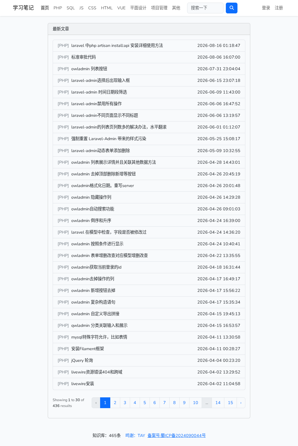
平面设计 (138, 8)
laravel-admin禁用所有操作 (96, 104)
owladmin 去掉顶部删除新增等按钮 (103, 174)
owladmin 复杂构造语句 (93, 302)
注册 (279, 8)
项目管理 (159, 8)
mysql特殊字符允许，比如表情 (99, 337)
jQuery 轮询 (82, 360)
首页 (45, 8)
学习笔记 (23, 7)
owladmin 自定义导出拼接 (95, 314)
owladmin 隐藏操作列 (91, 197)
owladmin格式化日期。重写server (102, 185)
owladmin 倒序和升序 (91, 220)
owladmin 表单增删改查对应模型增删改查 (109, 255)
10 (195, 403)
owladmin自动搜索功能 (92, 209)
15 (230, 403)
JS (81, 8)
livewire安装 (82, 384)
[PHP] (64, 45)
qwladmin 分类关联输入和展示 (99, 325)
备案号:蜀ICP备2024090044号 (177, 435)
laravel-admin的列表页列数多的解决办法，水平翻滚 (118, 127)
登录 (266, 8)
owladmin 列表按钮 (89, 69)
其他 (176, 8)
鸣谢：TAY (135, 435)
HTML (107, 8)
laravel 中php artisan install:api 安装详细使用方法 (117, 45)
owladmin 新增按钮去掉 (93, 290)
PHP (58, 8)
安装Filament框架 (87, 349)
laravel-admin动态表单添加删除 (100, 151)
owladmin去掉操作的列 (92, 279)
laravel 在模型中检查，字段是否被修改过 (108, 232)
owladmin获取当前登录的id (96, 267)
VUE (121, 8)
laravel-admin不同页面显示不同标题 (104, 115)
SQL (71, 8)
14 (218, 403)
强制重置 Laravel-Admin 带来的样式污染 (108, 139)
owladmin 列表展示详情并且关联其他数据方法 (113, 162)
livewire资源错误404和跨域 (96, 372)
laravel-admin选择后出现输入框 (100, 80)
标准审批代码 (83, 57)
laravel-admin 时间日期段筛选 (99, 92)
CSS (92, 8)
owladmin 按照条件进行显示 (97, 244)
